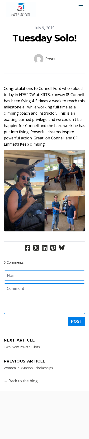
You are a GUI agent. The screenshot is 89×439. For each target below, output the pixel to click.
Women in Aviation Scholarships (28, 368)
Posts (50, 58)
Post (76, 321)
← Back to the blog (21, 380)
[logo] (21, 9)
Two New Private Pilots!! (22, 347)
